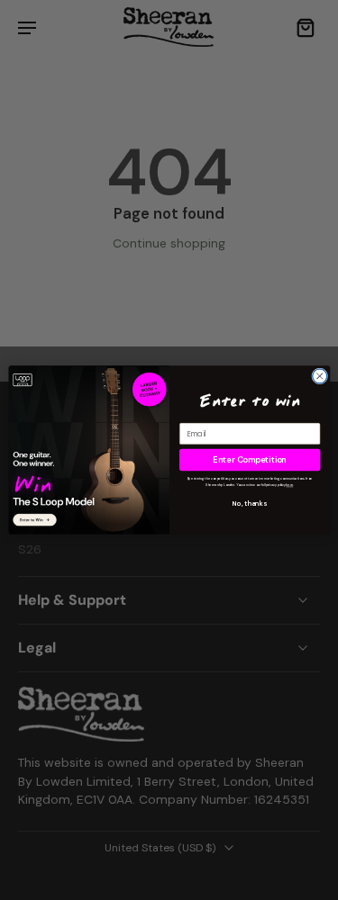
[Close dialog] (319, 376)
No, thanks (250, 504)
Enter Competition (249, 459)
